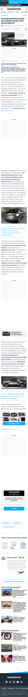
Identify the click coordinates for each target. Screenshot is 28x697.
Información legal (9, 692)
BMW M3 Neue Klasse (5, 6)
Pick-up (17, 523)
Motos (14, 632)
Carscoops (9, 429)
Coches (17, 12)
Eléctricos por (9, 4)
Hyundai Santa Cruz (9, 527)
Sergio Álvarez (6, 25)
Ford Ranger (17, 102)
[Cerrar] (25, 33)
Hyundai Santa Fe (9, 111)
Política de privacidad (22, 692)
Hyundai (3, 78)
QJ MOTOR (13, 6)
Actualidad (3, 12)
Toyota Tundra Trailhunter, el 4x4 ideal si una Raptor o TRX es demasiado (13, 64)
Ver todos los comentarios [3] (14, 582)
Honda (26, 6)
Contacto (4, 692)
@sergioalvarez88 (14, 25)
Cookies (15, 692)
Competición (11, 12)
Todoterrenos (20, 6)
